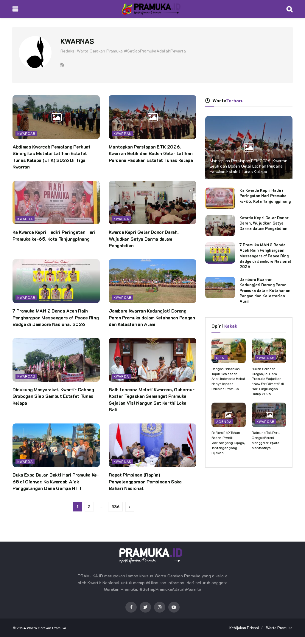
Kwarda (25, 219)
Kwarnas (122, 461)
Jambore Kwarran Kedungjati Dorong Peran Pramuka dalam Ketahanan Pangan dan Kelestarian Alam (152, 317)
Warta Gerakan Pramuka (46, 627)
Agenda (223, 421)
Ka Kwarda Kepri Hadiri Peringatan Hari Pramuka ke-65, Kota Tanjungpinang (54, 235)
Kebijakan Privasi (244, 627)
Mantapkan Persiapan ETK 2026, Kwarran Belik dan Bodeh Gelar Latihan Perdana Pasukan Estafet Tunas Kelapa (151, 153)
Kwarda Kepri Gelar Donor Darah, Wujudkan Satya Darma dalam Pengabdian (143, 238)
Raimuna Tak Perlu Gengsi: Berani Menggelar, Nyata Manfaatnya (266, 440)
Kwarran (122, 133)
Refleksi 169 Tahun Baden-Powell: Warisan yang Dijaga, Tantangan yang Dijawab (228, 442)
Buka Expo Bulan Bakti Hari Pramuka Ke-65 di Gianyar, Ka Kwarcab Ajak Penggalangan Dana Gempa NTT (56, 481)
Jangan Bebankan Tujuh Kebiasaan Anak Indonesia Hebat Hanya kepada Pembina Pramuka (228, 378)
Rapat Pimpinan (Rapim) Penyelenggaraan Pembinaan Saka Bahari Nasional (145, 481)
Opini (221, 357)
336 (115, 506)
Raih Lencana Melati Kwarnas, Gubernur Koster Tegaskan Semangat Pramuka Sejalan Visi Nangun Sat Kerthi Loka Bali (151, 399)
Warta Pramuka (279, 627)
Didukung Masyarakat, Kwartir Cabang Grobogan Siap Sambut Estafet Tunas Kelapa (53, 396)
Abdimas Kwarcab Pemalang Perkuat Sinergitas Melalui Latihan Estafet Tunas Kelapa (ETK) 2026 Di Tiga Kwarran (52, 156)
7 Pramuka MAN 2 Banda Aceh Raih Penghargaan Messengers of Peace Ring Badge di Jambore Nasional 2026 (56, 317)
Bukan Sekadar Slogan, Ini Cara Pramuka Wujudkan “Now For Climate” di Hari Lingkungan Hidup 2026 (268, 381)
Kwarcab (26, 133)
